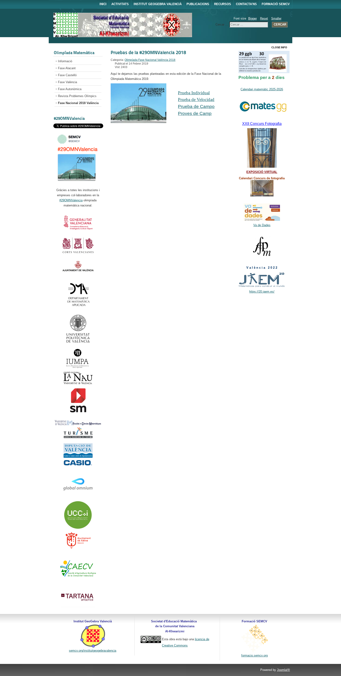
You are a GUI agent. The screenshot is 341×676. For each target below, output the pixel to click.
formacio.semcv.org (254, 655)
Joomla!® (283, 670)
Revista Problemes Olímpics (77, 96)
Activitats (120, 4)
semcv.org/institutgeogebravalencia (92, 650)
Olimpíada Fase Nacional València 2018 (150, 60)
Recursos (222, 4)
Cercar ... (222, 24)
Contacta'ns (246, 4)
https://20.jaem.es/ (261, 291)
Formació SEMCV (276, 4)
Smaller (276, 18)
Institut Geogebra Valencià (158, 4)
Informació (65, 61)
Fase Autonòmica (69, 89)
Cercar (280, 24)
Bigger (252, 18)
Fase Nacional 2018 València (78, 103)
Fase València (67, 82)
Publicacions (198, 4)
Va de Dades (261, 225)
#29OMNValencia (71, 200)
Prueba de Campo (196, 106)
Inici (103, 4)
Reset (264, 18)
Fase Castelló (67, 75)
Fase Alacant (67, 68)
